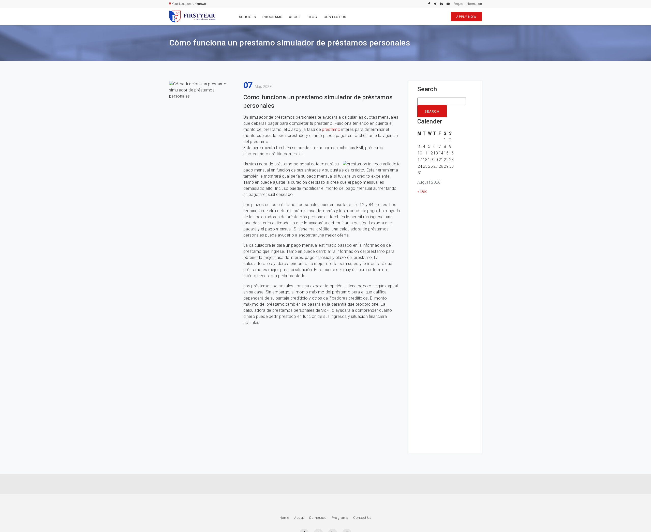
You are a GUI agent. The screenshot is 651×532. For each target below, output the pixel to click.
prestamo (331, 129)
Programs (272, 17)
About (295, 17)
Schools (247, 17)
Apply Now (466, 17)
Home (284, 517)
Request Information (467, 4)
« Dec (422, 191)
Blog (312, 17)
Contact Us (335, 17)
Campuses (318, 517)
